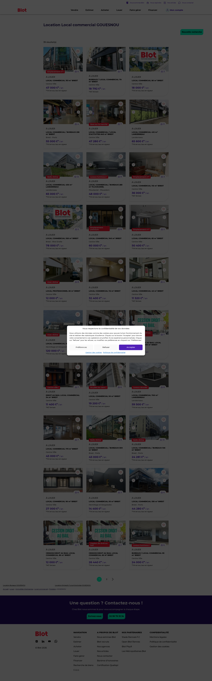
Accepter (131, 347)
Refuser (106, 347)
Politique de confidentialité (114, 352)
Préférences (81, 347)
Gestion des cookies (94, 352)
